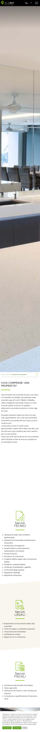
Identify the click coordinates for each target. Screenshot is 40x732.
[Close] (37, 12)
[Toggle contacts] (27, 3)
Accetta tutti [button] (17, 728)
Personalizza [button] (7, 728)
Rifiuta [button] (25, 728)
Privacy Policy (32, 724)
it (31, 3)
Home (3, 374)
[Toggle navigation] (36, 3)
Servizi (8, 374)
